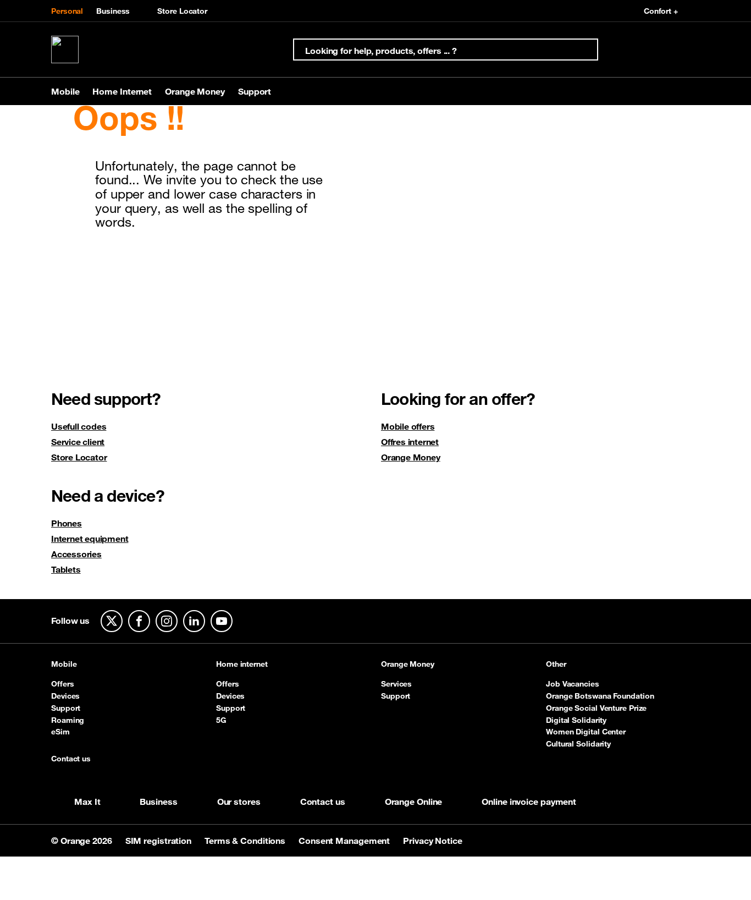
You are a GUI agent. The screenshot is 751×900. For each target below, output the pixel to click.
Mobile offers (407, 426)
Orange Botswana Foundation (600, 696)
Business (113, 11)
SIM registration (159, 840)
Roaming (67, 720)
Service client (77, 442)
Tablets (66, 569)
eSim (60, 732)
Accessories (76, 554)
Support (65, 708)
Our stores (239, 801)
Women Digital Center (586, 732)
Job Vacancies (572, 684)
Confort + (661, 11)
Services (396, 684)
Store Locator (182, 11)
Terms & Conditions (246, 840)
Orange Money (410, 457)
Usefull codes (78, 426)
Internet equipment (89, 539)
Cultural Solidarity (578, 744)
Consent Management (345, 840)
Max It (87, 801)
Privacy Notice (432, 840)
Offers (62, 684)
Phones (66, 523)
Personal (67, 11)
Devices (65, 696)
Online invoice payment (529, 801)
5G (221, 720)
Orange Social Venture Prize (596, 708)
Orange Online (414, 801)
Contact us (71, 759)
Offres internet (410, 442)
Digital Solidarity (576, 720)
